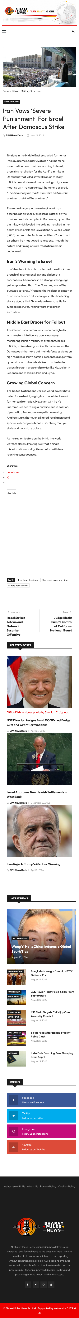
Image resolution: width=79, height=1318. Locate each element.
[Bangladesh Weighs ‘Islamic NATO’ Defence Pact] (17, 977)
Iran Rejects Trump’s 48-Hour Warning (33, 864)
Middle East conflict (18, 585)
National (12, 1037)
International (11, 101)
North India (14, 992)
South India (14, 1012)
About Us (32, 1186)
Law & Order (14, 1033)
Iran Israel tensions (28, 579)
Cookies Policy (66, 1186)
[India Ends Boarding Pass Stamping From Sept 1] (17, 1059)
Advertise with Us (14, 1186)
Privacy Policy (48, 1186)
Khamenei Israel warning (54, 579)
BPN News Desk (14, 135)
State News (13, 996)
